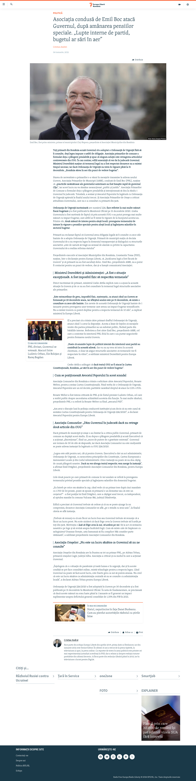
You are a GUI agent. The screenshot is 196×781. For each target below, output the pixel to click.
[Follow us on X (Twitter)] (132, 756)
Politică (57, 13)
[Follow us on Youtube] (106, 756)
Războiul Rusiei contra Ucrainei (32, 678)
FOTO (103, 691)
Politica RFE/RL (23, 766)
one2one (106, 676)
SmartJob (148, 676)
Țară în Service (68, 676)
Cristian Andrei (60, 47)
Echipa (19, 771)
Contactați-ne (22, 756)
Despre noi (21, 761)
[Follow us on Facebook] (100, 756)
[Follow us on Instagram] (113, 756)
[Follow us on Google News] (125, 756)
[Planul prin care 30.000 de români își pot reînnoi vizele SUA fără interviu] (160, 718)
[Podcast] (188, 4)
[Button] (137, 60)
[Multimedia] (180, 4)
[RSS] (119, 756)
